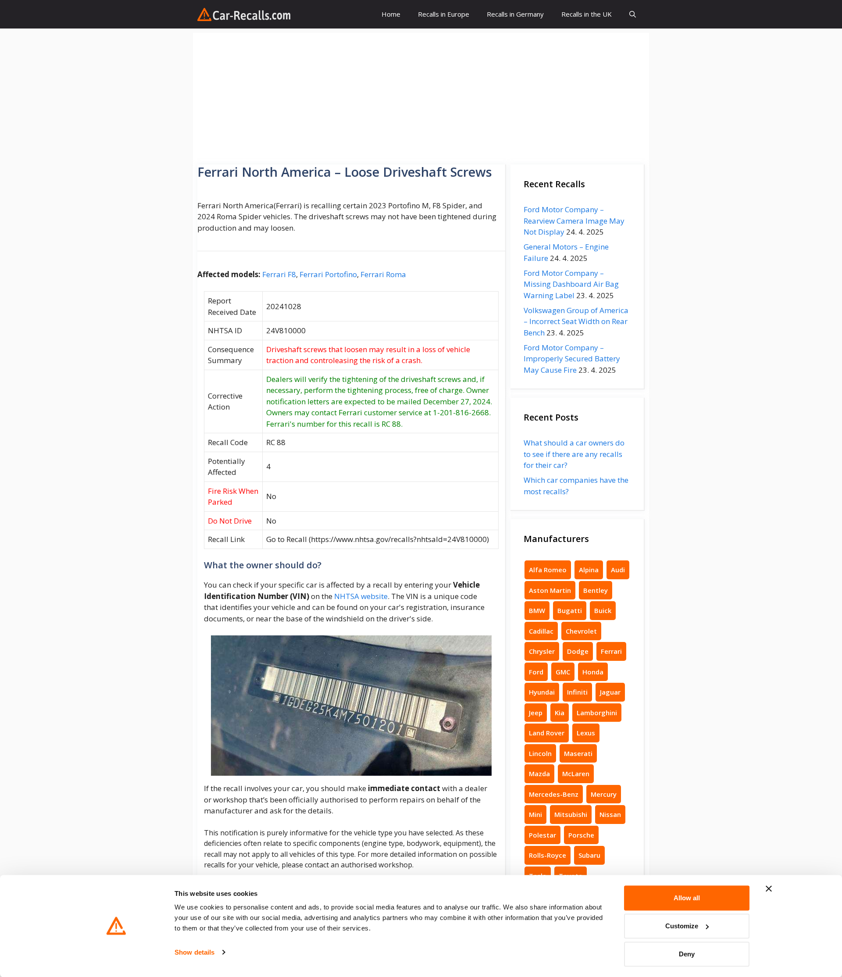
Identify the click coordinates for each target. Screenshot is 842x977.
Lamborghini (597, 712)
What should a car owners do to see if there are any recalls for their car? (574, 454)
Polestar (542, 835)
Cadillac (541, 631)
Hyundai (542, 692)
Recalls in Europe (443, 14)
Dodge (578, 651)
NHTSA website (361, 596)
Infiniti (577, 692)
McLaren (575, 773)
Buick (602, 610)
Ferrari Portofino (328, 274)
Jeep (535, 712)
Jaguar (610, 692)
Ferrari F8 (279, 274)
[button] (633, 14)
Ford (536, 671)
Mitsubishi (570, 814)
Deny (687, 954)
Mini (535, 814)
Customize (681, 926)
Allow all (687, 898)
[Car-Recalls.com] (243, 14)
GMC (563, 671)
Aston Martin (550, 590)
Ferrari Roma (383, 274)
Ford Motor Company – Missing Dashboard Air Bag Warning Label (571, 284)
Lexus (586, 732)
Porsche (581, 835)
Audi (618, 569)
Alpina (589, 569)
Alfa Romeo (548, 569)
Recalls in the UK (586, 14)
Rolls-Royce (547, 855)
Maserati (578, 753)
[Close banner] (769, 889)
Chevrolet (581, 631)
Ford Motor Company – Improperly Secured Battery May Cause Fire (572, 358)
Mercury (604, 794)
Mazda (539, 773)
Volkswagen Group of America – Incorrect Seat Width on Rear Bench (576, 321)
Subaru (589, 855)
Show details (194, 952)
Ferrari (611, 651)
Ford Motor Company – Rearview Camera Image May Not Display (574, 220)
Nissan (610, 814)
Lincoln (540, 753)
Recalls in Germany (515, 14)
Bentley (595, 590)
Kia (559, 712)
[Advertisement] (421, 94)
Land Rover (546, 732)
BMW (537, 610)
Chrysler (542, 651)
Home (391, 14)
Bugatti (569, 610)
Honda (592, 671)
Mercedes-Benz (553, 794)
